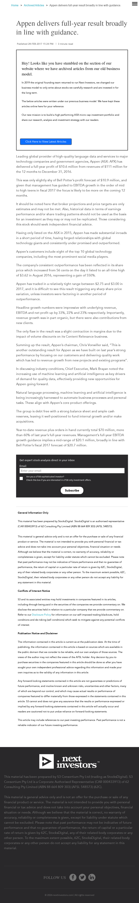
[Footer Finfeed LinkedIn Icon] (91, 877)
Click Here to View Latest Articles (45, 141)
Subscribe (72, 490)
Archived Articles (34, 5)
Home (14, 5)
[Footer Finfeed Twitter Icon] (82, 877)
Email (22, 466)
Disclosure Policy (41, 614)
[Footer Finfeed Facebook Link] (72, 877)
